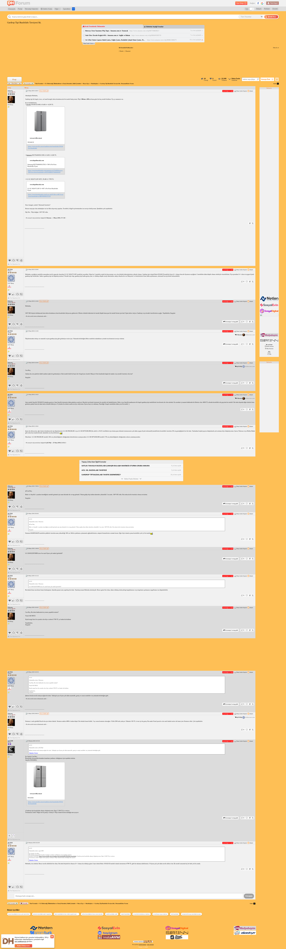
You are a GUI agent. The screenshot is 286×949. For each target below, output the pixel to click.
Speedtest (66, 9)
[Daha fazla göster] (89, 43)
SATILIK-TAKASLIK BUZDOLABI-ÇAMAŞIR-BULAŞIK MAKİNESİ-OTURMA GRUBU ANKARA (116, 466)
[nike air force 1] (177, 934)
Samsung (29, 155)
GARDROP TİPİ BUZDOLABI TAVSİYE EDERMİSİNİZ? (101, 475)
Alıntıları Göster (33, 753)
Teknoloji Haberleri (31, 9)
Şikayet (251, 91)
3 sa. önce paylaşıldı (195, 30)
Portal (20, 9)
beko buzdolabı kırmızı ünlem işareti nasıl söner (67, 914)
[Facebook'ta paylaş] (250, 223)
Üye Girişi (240, 3)
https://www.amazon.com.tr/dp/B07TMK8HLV (144, 31)
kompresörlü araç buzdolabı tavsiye (191, 914)
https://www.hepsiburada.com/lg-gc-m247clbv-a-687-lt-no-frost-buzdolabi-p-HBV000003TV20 (45, 195)
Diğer (57, 9)
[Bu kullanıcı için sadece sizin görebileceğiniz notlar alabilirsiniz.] (8, 107)
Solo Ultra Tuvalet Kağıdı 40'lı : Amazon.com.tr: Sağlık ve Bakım (107, 35)
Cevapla (28, 83)
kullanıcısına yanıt (246, 334)
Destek (275, 9)
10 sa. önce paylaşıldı (195, 39)
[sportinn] (269, 341)
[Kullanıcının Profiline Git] (11, 99)
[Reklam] (73, 8)
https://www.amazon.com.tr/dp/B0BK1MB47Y (162, 40)
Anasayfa (11, 9)
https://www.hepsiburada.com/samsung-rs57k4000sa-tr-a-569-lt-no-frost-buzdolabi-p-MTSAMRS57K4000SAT (45, 171)
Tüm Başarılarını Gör (15, 264)
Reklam (267, 9)
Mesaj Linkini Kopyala (241, 91)
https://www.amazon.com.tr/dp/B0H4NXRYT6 (146, 35)
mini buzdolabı (174, 914)
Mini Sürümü (269, 348)
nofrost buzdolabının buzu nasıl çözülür (92, 914)
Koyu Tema (246, 9)
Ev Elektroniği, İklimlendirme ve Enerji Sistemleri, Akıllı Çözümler (63, 83)
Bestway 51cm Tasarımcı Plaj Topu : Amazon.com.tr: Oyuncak (106, 31)
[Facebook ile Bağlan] (258, 3)
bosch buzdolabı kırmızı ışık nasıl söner (18, 914)
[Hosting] (269, 301)
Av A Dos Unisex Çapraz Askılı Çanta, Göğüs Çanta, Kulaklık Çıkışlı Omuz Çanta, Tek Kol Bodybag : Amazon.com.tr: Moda (115, 40)
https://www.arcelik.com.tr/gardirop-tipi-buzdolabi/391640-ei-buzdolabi (45, 147)
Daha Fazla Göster (131, 479)
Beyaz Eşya (86, 83)
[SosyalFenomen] (177, 938)
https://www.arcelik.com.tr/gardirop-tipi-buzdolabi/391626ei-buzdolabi (45, 802)
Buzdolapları (94, 83)
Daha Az (275, 47)
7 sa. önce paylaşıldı (195, 35)
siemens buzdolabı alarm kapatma (42, 914)
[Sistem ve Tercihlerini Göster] (9, 286)
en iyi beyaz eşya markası (160, 914)
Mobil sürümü (270, 346)
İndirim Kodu (47, 9)
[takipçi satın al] (269, 306)
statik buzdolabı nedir (111, 914)
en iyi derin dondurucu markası (141, 914)
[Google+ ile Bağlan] (262, 3)
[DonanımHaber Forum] (19, 3)
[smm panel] (269, 336)
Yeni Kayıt (274, 3)
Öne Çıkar (14, 83)
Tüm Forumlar (39, 83)
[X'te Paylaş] (253, 223)
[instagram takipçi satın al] (269, 312)
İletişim (258, 9)
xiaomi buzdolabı (125, 914)
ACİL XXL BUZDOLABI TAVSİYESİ (94, 470)
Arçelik (28, 104)
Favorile (25, 903)
